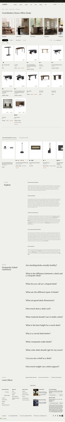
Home (3, 9)
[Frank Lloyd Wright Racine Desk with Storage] (7, 77)
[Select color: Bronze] (29, 160)
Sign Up (61, 394)
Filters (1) (5, 40)
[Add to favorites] (3, 59)
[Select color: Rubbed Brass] (45, 160)
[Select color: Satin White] (30, 160)
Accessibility (4, 415)
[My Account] (59, 4)
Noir (27, 92)
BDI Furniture (48, 222)
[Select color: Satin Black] (31, 160)
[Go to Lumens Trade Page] (35, 392)
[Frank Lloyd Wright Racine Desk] (57, 51)
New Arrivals (18, 40)
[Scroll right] (60, 27)
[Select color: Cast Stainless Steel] (60, 160)
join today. (45, 392)
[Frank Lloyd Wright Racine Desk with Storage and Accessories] (20, 77)
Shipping (3, 401)
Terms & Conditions (25, 398)
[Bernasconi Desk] (20, 103)
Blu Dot (29, 220)
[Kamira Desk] (45, 77)
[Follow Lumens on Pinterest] (55, 416)
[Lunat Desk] (20, 51)
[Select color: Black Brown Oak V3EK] (27, 62)
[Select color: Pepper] (3, 62)
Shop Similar (8, 86)
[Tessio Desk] (7, 103)
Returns (3, 403)
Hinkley (30, 163)
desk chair (40, 250)
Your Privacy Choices (25, 399)
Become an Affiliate (25, 394)
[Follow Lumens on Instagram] (57, 416)
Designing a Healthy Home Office (31, 377)
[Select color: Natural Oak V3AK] (28, 62)
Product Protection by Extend (15, 399)
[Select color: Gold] (20, 160)
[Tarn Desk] (45, 51)
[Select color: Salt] (2, 62)
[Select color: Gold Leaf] (23, 160)
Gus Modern (30, 222)
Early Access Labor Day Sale (32, 1)
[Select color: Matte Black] (32, 160)
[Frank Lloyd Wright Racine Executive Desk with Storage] (32, 51)
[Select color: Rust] (21, 160)
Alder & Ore (45, 163)
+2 (27, 160)
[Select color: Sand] (22, 160)
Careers (23, 396)
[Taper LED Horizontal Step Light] (35, 148)
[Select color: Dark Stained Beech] (39, 62)
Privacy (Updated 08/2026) (13, 415)
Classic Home (54, 92)
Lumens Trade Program (58, 1)
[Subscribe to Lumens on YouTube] (60, 416)
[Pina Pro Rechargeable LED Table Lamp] (22, 148)
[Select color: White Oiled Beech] (40, 62)
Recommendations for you (9, 137)
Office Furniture (11, 9)
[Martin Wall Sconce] (49, 148)
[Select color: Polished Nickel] (44, 160)
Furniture (6, 9)
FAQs (13, 391)
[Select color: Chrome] (19, 160)
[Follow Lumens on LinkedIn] (62, 416)
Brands (13, 394)
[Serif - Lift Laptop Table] (7, 51)
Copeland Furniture (55, 217)
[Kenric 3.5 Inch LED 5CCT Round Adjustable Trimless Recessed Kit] (8, 148)
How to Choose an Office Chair (43, 377)
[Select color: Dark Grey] (18, 160)
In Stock (11, 40)
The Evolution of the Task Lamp (56, 377)
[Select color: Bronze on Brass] (59, 160)
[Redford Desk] (57, 77)
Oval (3, 42)
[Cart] (62, 4)
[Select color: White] (17, 160)
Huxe (15, 118)
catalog (45, 402)
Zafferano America (19, 163)
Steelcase (28, 67)
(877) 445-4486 (7, 395)
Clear (7, 42)
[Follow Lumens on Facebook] (53, 416)
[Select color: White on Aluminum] (61, 160)
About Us (23, 391)
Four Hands (41, 92)
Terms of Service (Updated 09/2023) (25, 415)
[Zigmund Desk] (32, 77)
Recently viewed (23, 137)
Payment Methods (15, 396)
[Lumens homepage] (4, 4)
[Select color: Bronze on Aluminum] (58, 160)
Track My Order (4, 399)
